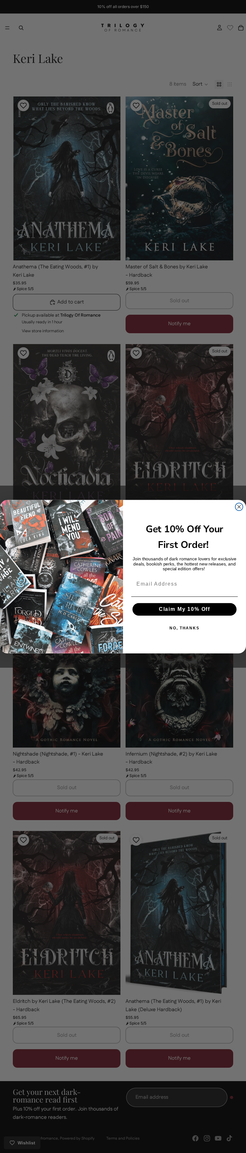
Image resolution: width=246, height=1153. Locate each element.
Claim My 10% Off (184, 609)
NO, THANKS (184, 628)
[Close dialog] (239, 507)
